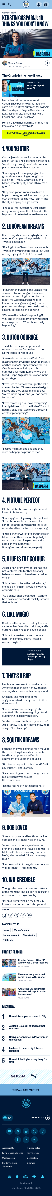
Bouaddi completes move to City (27, 1016)
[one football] (34, 1140)
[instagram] (26, 1131)
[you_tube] (9, 1131)
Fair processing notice (12, 1153)
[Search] (9, 4)
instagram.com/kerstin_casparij (22, 547)
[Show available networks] (47, 63)
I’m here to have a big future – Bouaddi (26, 1049)
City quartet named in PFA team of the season (28, 1038)
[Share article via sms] (4, 915)
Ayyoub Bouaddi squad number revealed (27, 1027)
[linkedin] (26, 1140)
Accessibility (8, 1148)
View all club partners (26, 1090)
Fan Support (26, 1183)
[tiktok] (42, 1131)
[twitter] (34, 1131)
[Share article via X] (16, 915)
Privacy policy (33, 1148)
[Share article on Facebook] (23, 915)
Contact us (32, 1158)
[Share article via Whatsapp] (10, 915)
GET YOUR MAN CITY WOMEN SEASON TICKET (26, 134)
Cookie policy (8, 1158)
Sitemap (31, 1163)
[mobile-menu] (4, 4)
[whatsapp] (17, 1131)
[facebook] (17, 1139)
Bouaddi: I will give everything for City (28, 1060)
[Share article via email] (29, 915)
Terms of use (33, 1153)
